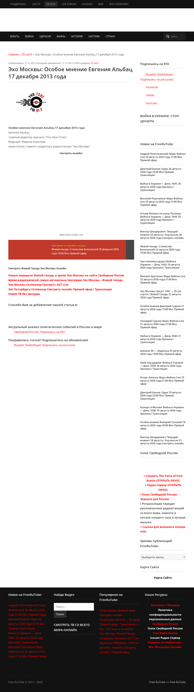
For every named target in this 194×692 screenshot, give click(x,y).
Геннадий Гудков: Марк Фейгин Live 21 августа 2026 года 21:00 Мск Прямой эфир (162, 324)
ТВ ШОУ (51, 4)
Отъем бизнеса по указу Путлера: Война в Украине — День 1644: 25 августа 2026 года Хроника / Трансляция (160, 218)
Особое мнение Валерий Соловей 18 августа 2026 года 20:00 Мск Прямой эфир (162, 425)
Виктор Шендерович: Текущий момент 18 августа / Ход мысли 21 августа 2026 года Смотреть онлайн (162, 440)
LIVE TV (36, 4)
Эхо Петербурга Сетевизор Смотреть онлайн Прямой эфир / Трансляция (60, 289)
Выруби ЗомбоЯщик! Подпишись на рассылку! (44, 345)
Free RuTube (157, 682)
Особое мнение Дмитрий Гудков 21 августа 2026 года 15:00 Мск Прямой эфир (162, 309)
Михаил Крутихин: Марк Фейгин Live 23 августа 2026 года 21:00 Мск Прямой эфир (162, 279)
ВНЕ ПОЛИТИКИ (118, 4)
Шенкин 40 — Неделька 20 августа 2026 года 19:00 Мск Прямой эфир (161, 352)
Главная (13, 54)
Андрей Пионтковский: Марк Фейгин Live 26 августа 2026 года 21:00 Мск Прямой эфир (163, 157)
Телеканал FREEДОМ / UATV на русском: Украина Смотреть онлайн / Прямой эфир (119, 647)
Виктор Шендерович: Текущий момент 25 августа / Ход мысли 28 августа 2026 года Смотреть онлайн (162, 235)
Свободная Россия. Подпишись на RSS (39, 332)
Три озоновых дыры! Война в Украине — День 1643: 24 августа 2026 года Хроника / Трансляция (160, 264)
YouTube (151, 103)
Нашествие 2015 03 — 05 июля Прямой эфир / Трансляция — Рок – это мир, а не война (119, 624)
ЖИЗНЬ (61, 36)
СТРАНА (110, 36)
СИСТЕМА (94, 36)
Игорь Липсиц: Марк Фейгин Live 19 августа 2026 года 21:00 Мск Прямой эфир (162, 380)
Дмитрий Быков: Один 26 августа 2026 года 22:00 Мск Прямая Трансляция (160, 172)
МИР (101, 4)
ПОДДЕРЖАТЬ (18, 4)
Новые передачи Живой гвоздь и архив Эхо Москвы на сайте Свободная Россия (66, 275)
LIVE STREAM (69, 4)
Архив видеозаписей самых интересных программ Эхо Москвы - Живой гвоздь (65, 280)
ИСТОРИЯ (77, 36)
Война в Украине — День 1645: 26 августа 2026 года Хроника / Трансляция (160, 187)
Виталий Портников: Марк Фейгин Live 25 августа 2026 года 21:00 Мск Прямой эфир (161, 202)
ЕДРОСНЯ (45, 36)
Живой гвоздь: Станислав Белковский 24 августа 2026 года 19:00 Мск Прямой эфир (160, 249)
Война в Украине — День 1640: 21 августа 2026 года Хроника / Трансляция (160, 339)
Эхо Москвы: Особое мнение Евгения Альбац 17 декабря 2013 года (70, 72)
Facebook (151, 87)
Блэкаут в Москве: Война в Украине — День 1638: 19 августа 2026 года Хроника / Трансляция (162, 410)
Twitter (150, 95)
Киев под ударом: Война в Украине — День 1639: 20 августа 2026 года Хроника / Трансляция (161, 366)
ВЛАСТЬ (14, 36)
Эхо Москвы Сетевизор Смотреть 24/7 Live (38, 284)
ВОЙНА (29, 36)
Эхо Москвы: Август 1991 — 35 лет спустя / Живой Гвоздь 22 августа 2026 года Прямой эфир (160, 294)
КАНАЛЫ (87, 4)
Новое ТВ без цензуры (24, 294)
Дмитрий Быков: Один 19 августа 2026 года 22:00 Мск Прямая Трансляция (160, 395)
